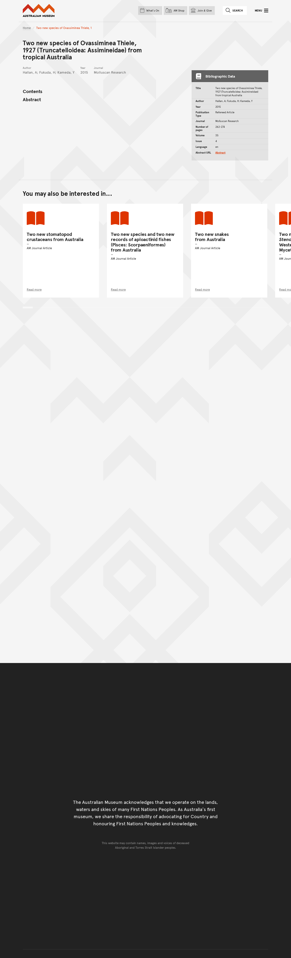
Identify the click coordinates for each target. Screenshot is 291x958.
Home (27, 28)
